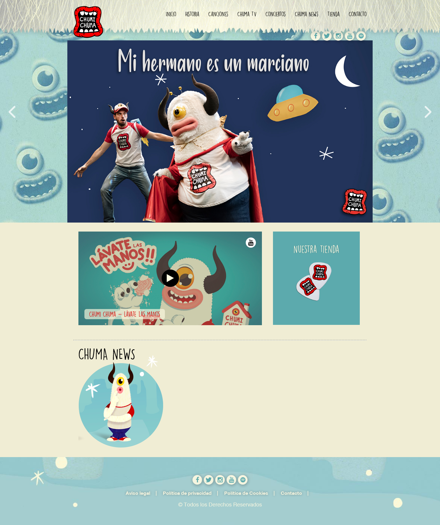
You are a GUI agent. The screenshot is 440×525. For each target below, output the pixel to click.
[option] (321, 278)
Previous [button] (12, 112)
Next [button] (428, 112)
